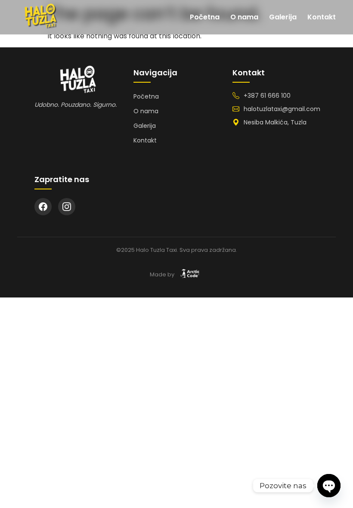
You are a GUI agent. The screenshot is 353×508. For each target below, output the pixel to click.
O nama (244, 17)
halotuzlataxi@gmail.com (282, 109)
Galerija (283, 17)
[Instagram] (66, 206)
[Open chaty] (329, 485)
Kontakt (321, 17)
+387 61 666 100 (267, 95)
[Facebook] (43, 206)
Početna (205, 17)
